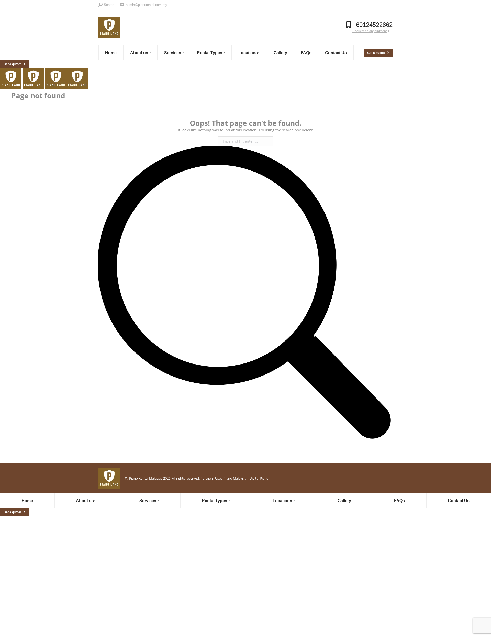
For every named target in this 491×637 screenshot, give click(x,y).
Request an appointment (369, 31)
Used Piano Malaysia (230, 478)
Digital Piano (259, 478)
